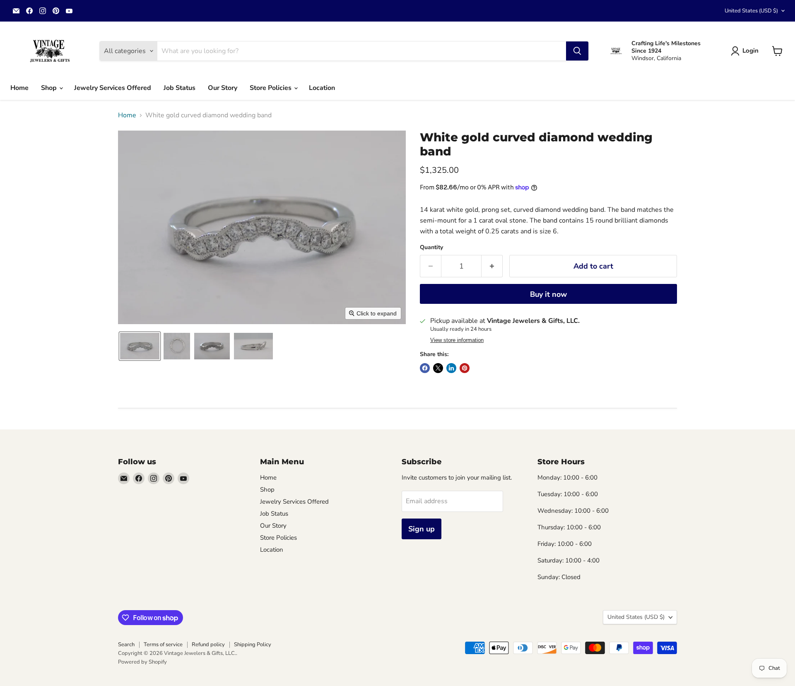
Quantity (431, 247)
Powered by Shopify (142, 662)
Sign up (421, 529)
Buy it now (548, 294)
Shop (49, 87)
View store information (457, 340)
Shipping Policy (252, 644)
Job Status (179, 87)
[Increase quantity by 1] (492, 266)
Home (19, 87)
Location (322, 87)
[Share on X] (438, 368)
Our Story (222, 87)
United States (751, 11)
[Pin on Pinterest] (465, 368)
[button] (746, 51)
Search (126, 644)
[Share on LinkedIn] (451, 368)
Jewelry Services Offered (112, 87)
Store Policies (271, 87)
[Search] (577, 51)
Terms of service (163, 644)
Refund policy (208, 644)
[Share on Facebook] (425, 368)
